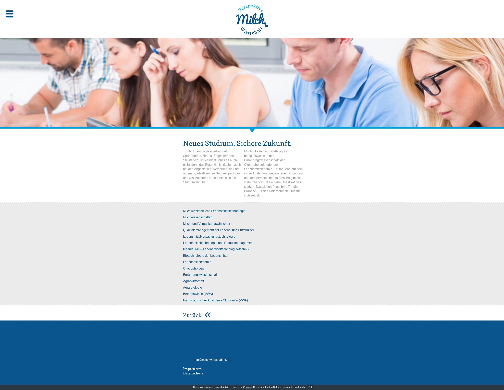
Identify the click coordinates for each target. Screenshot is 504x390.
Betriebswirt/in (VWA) (198, 294)
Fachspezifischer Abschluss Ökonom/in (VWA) (215, 300)
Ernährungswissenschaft (200, 274)
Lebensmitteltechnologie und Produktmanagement (218, 243)
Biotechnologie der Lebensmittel (205, 255)
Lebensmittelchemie (197, 262)
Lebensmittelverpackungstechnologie (209, 236)
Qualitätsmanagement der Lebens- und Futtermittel (218, 230)
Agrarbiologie (192, 287)
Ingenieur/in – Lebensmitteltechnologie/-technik (216, 249)
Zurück (193, 315)
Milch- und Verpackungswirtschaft (206, 223)
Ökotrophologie (194, 268)
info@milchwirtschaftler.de (212, 359)
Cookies (247, 387)
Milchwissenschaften (197, 217)
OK (310, 387)
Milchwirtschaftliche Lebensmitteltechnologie (214, 211)
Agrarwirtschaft (193, 281)
